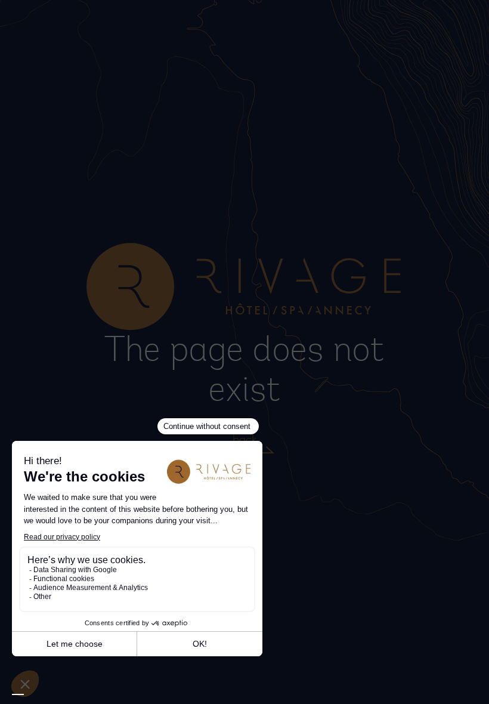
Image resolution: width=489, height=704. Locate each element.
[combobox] (18, 694)
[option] (30, 695)
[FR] (30, 695)
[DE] (42, 695)
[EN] (18, 694)
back (245, 438)
